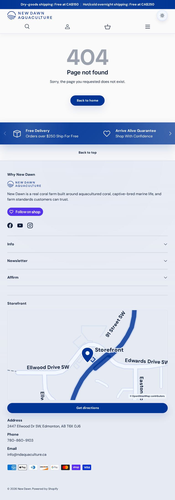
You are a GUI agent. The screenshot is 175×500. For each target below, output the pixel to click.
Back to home (87, 100)
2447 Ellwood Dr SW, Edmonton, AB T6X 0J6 (44, 426)
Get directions (87, 408)
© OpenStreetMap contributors (147, 396)
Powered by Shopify (45, 489)
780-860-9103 (20, 440)
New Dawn (24, 489)
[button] (108, 27)
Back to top (88, 152)
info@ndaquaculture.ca (26, 454)
